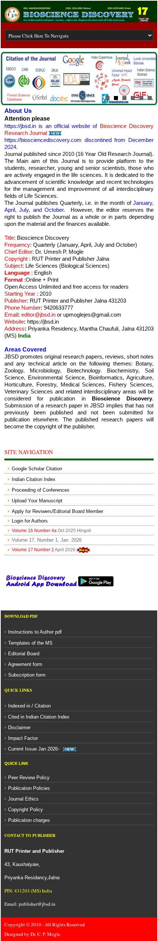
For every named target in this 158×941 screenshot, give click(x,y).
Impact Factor (23, 738)
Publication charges (29, 820)
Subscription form (27, 675)
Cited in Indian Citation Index (38, 717)
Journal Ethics (23, 799)
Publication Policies (29, 788)
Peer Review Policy (29, 777)
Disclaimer (19, 727)
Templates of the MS (30, 643)
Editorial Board (23, 653)
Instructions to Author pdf (35, 632)
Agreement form (25, 664)
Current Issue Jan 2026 (33, 749)
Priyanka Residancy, (34, 864)
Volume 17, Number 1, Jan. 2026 (47, 540)
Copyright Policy (25, 809)
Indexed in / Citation (29, 706)
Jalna (54, 877)
